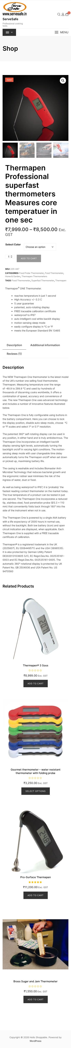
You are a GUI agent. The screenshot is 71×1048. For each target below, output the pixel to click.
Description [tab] (14, 345)
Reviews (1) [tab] (14, 353)
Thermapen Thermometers (34, 276)
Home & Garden (12, 276)
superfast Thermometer (42, 280)
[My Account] (62, 14)
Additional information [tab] (45, 345)
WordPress (35, 1041)
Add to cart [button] (36, 683)
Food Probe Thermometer (31, 273)
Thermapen (60, 280)
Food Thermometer (54, 273)
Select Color (13, 244)
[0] (66, 14)
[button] (61, 32)
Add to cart (29, 258)
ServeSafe (10, 19)
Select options (36, 791)
